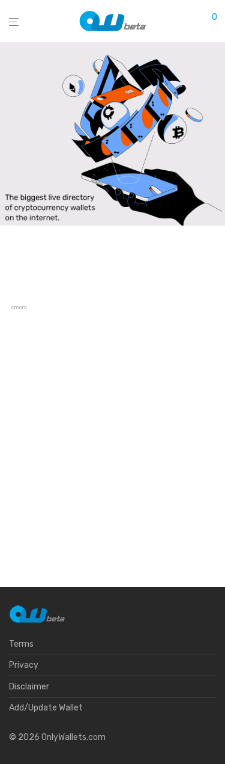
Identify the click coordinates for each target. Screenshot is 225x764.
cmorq (19, 307)
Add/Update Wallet (46, 708)
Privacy (23, 665)
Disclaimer (29, 687)
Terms (21, 644)
